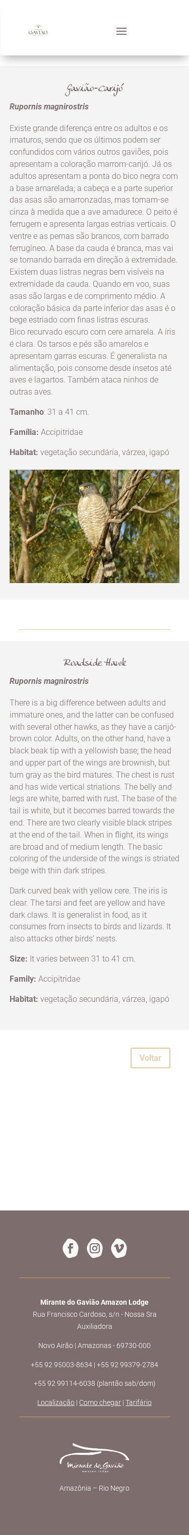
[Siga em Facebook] (70, 1248)
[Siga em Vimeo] (119, 1248)
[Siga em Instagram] (95, 1248)
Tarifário (138, 1402)
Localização (56, 1402)
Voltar (150, 1058)
